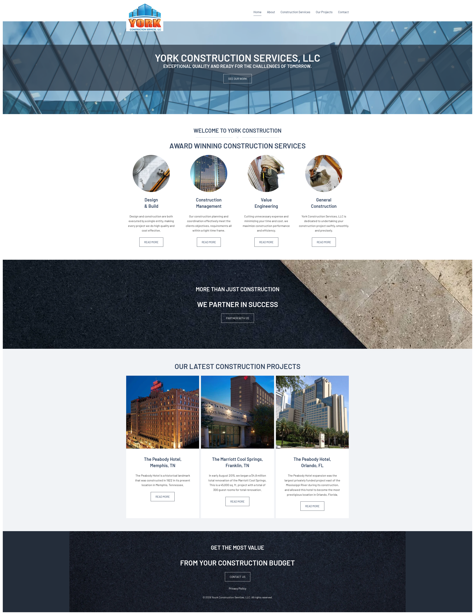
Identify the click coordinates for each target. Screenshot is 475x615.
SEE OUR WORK (237, 78)
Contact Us (237, 576)
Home (257, 12)
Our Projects (324, 12)
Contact (343, 12)
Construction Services (295, 12)
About (271, 12)
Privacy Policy (237, 588)
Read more (151, 242)
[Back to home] (144, 17)
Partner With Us (237, 318)
